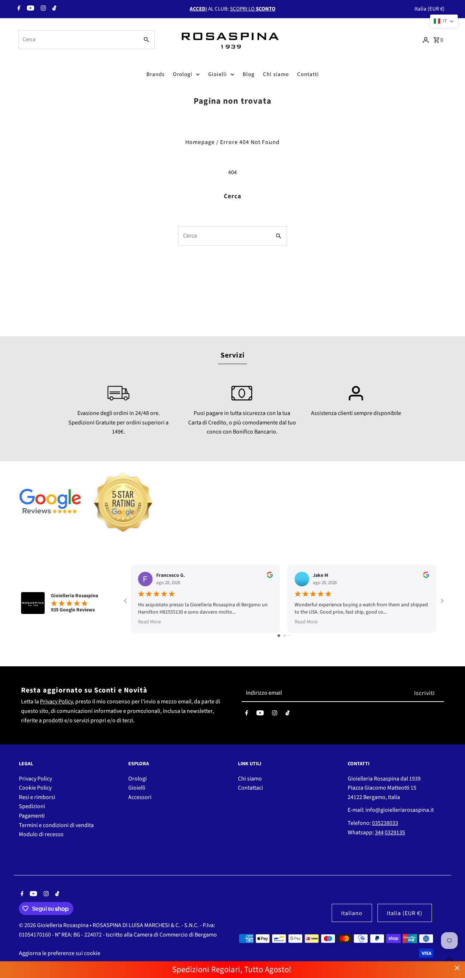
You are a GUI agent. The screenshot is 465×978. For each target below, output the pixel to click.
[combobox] (78, 40)
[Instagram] (42, 9)
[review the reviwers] (270, 576)
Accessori (139, 797)
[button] (444, 21)
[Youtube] (29, 9)
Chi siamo (276, 74)
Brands (155, 74)
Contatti (308, 74)
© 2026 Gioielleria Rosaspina (54, 925)
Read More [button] (149, 622)
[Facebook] (18, 9)
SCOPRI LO (252, 9)
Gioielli (217, 74)
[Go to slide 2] (285, 635)
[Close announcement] (457, 968)
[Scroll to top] (449, 959)
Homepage (200, 142)
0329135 (395, 833)
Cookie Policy (35, 788)
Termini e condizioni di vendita (56, 825)
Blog (249, 74)
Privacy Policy (56, 702)
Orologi (183, 74)
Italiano (352, 913)
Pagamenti (32, 816)
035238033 (385, 823)
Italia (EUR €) (430, 9)
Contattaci (250, 788)
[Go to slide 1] (279, 635)
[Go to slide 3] (289, 635)
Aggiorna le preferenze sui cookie (59, 953)
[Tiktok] (53, 9)
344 (379, 833)
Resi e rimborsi (37, 797)
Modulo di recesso (41, 834)
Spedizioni (32, 806)
